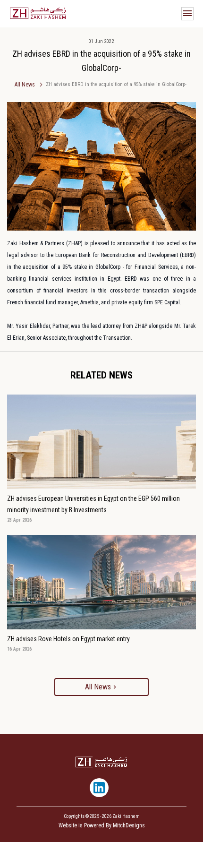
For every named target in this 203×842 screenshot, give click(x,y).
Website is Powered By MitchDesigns (102, 825)
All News (25, 84)
